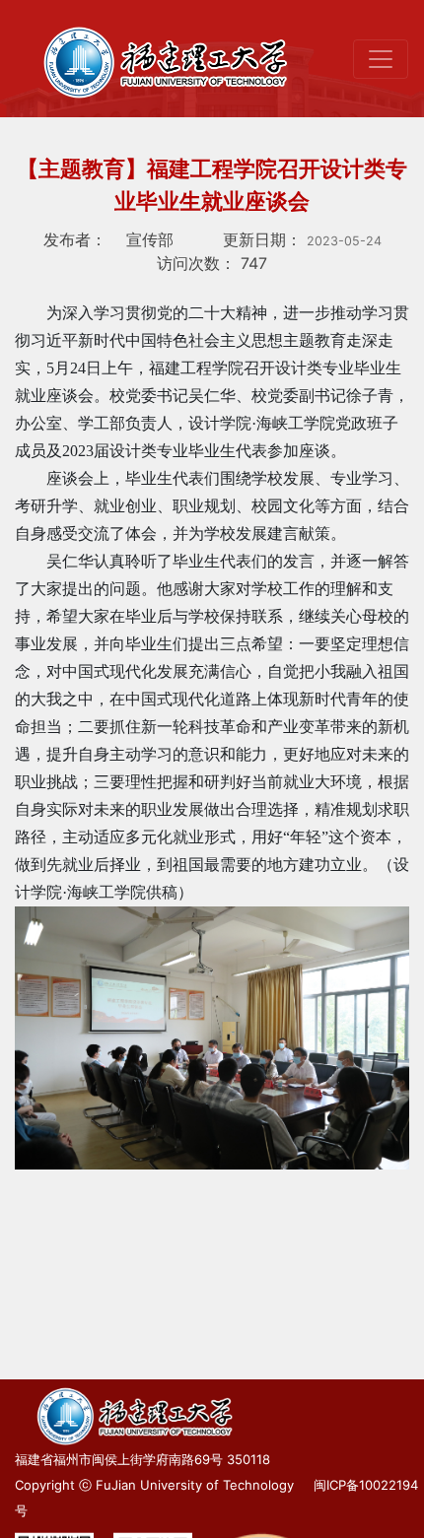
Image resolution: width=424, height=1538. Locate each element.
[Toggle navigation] (380, 59)
